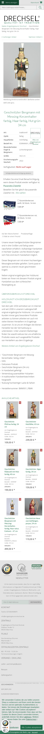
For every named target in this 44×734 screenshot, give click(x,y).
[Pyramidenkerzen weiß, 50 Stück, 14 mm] (9, 205)
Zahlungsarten (6, 675)
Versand (35, 732)
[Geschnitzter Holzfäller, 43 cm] (33, 410)
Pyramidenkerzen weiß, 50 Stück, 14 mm (26, 201)
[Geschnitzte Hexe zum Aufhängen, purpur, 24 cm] (33, 506)
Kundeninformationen (10, 694)
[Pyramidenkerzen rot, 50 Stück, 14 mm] (9, 220)
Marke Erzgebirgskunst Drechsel (14, 26)
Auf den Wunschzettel (10, 234)
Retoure (4, 669)
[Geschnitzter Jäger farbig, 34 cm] (33, 457)
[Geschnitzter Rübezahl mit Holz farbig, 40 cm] (12, 457)
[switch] (5, 730)
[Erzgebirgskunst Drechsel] (22, 20)
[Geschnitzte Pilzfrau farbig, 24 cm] (12, 410)
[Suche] (40, 7)
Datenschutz (31, 719)
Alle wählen (21, 192)
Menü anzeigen (11, 2)
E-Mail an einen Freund (11, 236)
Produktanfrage (27, 234)
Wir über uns (6, 689)
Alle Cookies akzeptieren (31, 727)
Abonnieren (35, 602)
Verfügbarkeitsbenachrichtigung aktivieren (18, 173)
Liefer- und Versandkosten (11, 664)
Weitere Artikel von (21, 346)
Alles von (35, 142)
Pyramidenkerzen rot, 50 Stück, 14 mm (27, 216)
